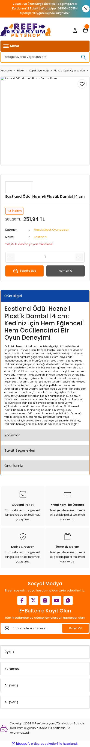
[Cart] (85, 30)
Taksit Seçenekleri (19, 450)
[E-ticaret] (44, 743)
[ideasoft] (21, 744)
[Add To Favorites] (82, 83)
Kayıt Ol (75, 628)
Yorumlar (12, 435)
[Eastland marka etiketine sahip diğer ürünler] (19, 187)
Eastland (40, 237)
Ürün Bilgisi (13, 295)
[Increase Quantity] (79, 257)
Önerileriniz (13, 465)
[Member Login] (75, 30)
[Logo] (25, 30)
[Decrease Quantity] (11, 257)
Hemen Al (65, 271)
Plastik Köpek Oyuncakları (51, 230)
